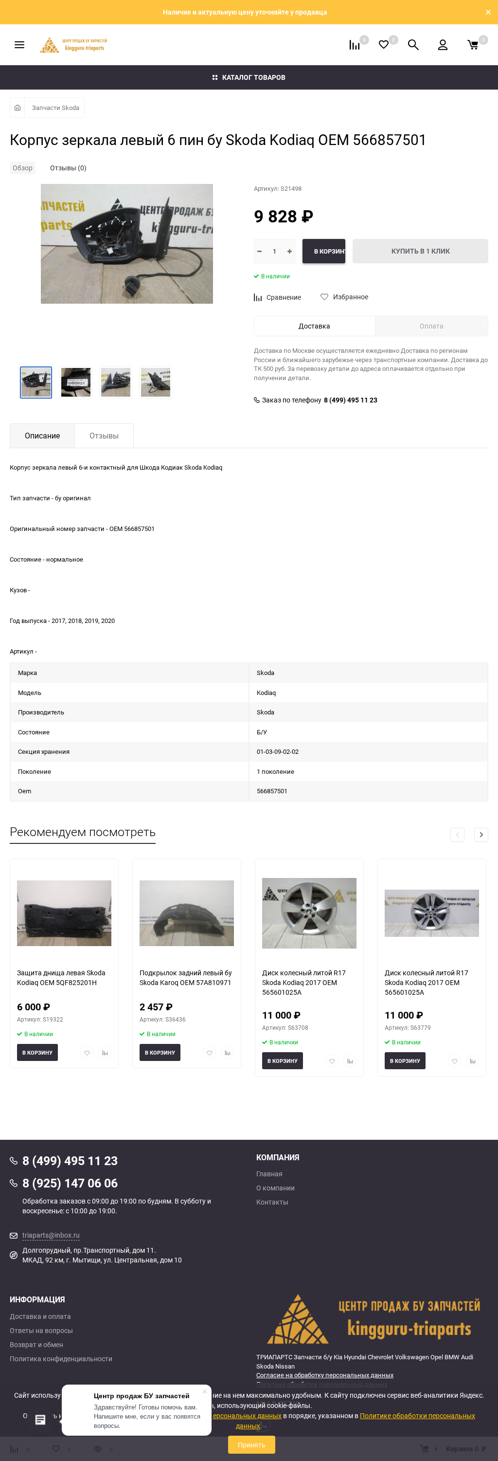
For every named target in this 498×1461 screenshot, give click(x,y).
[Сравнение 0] (354, 45)
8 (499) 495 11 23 (350, 400)
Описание (42, 435)
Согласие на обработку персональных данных (324, 1374)
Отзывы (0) (68, 167)
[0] (473, 45)
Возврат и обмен (36, 1344)
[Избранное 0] (384, 44)
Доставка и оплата (40, 1316)
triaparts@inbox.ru (51, 1235)
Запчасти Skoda (55, 107)
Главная (269, 1173)
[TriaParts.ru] (372, 1318)
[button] (481, 835)
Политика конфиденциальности (61, 1358)
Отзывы (104, 435)
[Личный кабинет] (442, 44)
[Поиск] (413, 44)
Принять (252, 1444)
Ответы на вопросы (41, 1330)
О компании (275, 1188)
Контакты (272, 1202)
